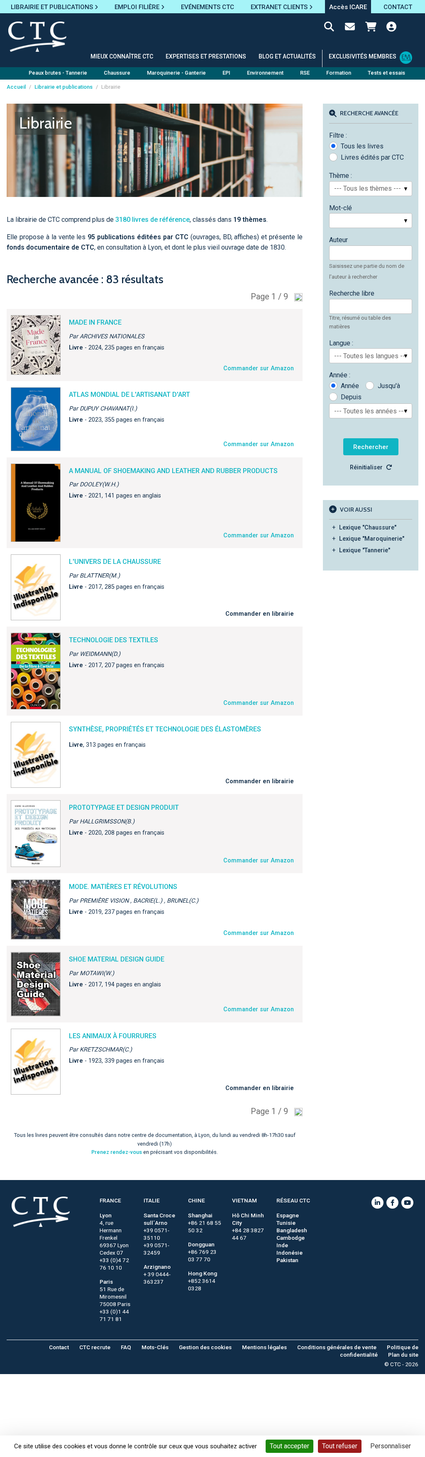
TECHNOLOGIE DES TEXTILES (113, 640)
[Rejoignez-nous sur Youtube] (407, 1203)
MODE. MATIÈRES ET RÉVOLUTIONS (123, 887)
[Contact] (350, 28)
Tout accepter (289, 1446)
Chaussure (117, 73)
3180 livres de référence (152, 219)
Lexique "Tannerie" (364, 550)
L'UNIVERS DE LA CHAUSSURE (115, 562)
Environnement (265, 73)
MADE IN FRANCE (95, 322)
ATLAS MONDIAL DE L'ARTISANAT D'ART (129, 394)
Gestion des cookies (205, 1347)
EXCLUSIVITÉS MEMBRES (362, 56)
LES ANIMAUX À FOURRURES (112, 1036)
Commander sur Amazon (258, 368)
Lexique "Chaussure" (367, 527)
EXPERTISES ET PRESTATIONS (206, 56)
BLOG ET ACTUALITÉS (287, 56)
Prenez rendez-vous (116, 1152)
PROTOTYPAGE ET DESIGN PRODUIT (124, 807)
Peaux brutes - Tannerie (58, 73)
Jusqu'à (389, 386)
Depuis (351, 397)
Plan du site (403, 1354)
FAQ (126, 1347)
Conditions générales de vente (336, 1347)
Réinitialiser (366, 467)
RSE (305, 73)
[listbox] (370, 188)
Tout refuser (339, 1446)
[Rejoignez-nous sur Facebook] (392, 1203)
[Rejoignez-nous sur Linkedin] (377, 1203)
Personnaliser (390, 1446)
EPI (226, 73)
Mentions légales (264, 1347)
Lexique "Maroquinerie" (371, 538)
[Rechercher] (329, 28)
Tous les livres (362, 146)
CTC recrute (94, 1347)
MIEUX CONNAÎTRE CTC (121, 56)
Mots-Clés (155, 1347)
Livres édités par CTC (372, 157)
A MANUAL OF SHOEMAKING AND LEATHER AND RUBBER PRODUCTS (173, 471)
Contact (59, 1347)
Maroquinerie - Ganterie (176, 73)
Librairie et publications (63, 87)
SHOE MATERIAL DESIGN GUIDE (116, 959)
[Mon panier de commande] (370, 28)
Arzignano (157, 1266)
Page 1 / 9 (269, 296)
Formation (338, 73)
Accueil (16, 87)
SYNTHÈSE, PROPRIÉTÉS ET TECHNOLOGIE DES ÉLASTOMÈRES (165, 729)
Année (350, 386)
